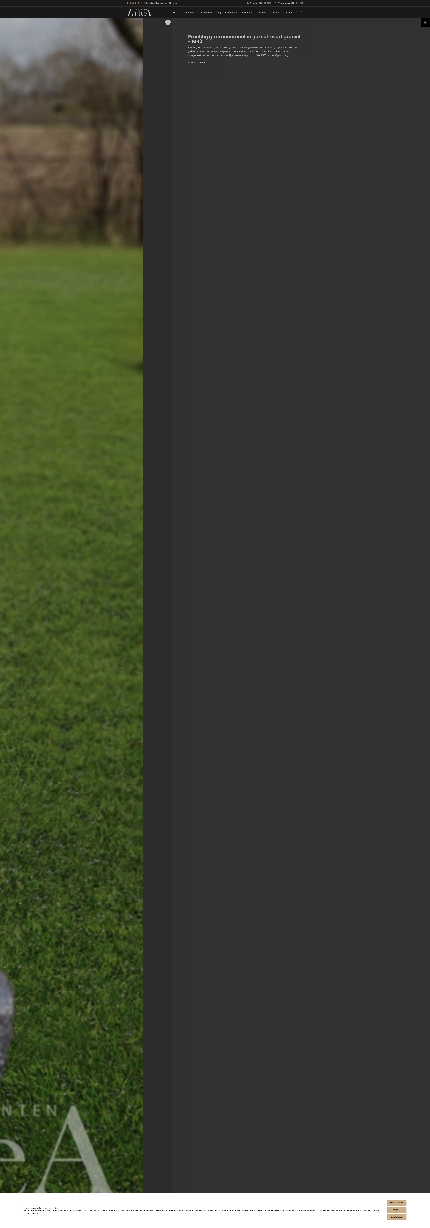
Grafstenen (189, 12)
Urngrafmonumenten (226, 12)
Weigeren (396, 1210)
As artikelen (206, 12)
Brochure (287, 12)
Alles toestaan (396, 1202)
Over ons (261, 12)
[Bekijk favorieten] (302, 12)
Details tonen (396, 1217)
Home (176, 12)
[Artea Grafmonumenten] (139, 12)
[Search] (296, 12)
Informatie (247, 12)
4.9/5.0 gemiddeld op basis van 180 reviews (159, 3)
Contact (274, 12)
